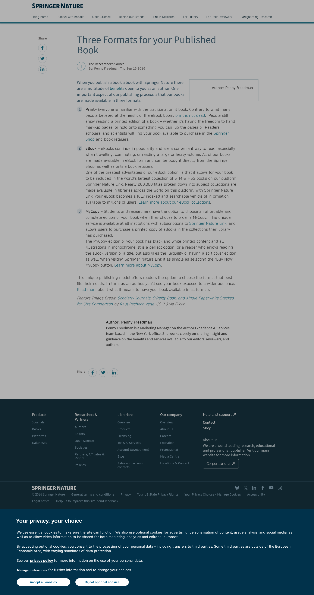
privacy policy (41, 560)
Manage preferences (32, 570)
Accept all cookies (43, 582)
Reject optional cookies (102, 582)
